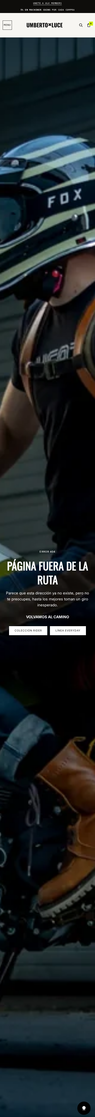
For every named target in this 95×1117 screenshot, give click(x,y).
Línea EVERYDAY (67, 630)
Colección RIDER (28, 630)
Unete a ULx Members (47, 3)
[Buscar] (80, 25)
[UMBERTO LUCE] (45, 25)
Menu (7, 25)
